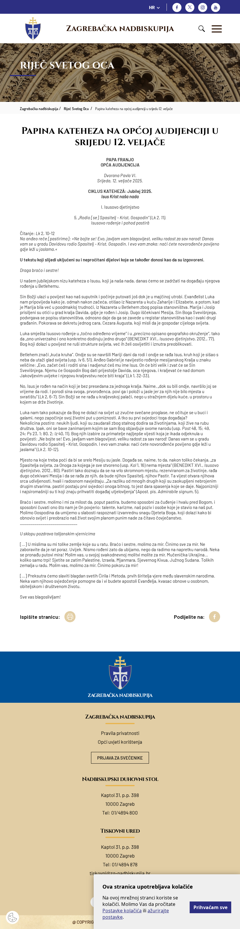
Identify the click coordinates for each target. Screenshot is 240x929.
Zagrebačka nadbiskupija (120, 28)
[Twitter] (189, 7)
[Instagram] (202, 7)
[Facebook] (176, 7)
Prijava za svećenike (120, 757)
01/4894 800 (124, 812)
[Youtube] (215, 7)
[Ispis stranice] (70, 616)
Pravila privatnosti (120, 733)
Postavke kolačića (122, 910)
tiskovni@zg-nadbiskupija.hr (120, 873)
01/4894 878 (125, 864)
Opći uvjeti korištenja (120, 742)
